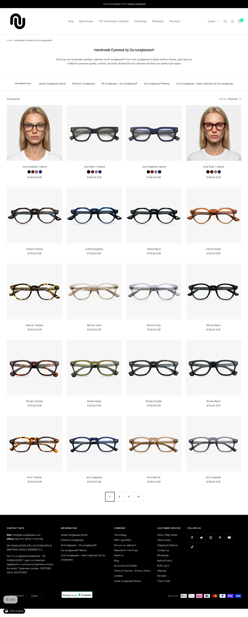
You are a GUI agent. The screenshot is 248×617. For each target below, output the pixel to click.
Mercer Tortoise (34, 325)
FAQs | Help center (167, 534)
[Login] (232, 21)
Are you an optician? (125, 545)
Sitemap (161, 570)
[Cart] (239, 21)
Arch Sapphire (94, 477)
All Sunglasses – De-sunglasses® (119, 83)
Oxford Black (154, 249)
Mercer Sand (94, 325)
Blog (116, 560)
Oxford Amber (213, 249)
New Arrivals (86, 21)
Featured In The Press (126, 550)
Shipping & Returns (167, 545)
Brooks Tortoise (34, 401)
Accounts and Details (125, 565)
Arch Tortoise (34, 477)
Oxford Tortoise (34, 249)
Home (9, 40)
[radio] (29, 172)
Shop (71, 21)
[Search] (225, 21)
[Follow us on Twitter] (201, 537)
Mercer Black (213, 325)
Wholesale (157, 21)
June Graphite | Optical (34, 166)
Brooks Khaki (94, 401)
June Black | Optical (94, 166)
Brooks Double (154, 401)
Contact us (163, 550)
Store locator (164, 539)
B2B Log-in (163, 565)
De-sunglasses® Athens (157, 83)
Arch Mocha (153, 477)
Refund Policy (164, 560)
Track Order (163, 581)
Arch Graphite (213, 477)
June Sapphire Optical (154, 166)
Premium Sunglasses (83, 83)
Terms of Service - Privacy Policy (132, 570)
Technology (140, 21)
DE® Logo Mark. (123, 539)
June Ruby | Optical (213, 166)
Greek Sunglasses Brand (52, 83)
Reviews (161, 575)
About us (118, 555)
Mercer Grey (154, 325)
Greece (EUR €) (16, 596)
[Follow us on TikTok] (192, 546)
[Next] (138, 496)
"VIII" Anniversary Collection (113, 21)
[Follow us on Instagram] (210, 537)
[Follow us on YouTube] (229, 537)
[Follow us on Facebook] (192, 537)
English (211, 21)
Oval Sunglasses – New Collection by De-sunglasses (204, 83)
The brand (174, 21)
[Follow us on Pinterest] (220, 537)
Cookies (118, 575)
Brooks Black (213, 401)
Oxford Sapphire (94, 249)
